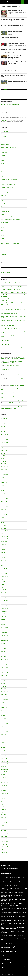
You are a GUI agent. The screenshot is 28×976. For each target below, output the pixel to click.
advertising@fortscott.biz (6, 120)
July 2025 (3, 453)
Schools (2, 238)
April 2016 (3, 750)
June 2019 (3, 648)
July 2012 (3, 825)
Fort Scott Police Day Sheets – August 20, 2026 (11, 286)
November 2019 (4, 635)
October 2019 (4, 638)
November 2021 (4, 571)
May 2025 (3, 458)
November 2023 (4, 506)
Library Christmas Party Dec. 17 (16, 10)
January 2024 (4, 501)
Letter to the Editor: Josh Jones (15, 382)
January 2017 (4, 726)
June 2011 (3, 849)
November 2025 (4, 442)
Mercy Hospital (4, 222)
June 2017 (3, 713)
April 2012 (3, 828)
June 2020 (3, 616)
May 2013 (3, 812)
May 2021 (3, 587)
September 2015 (4, 769)
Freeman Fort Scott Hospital (7, 190)
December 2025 (4, 439)
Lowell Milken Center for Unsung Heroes (10, 219)
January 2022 (4, 565)
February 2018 (4, 691)
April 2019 (3, 654)
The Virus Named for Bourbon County (18, 935)
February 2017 (4, 723)
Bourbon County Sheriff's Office (8, 147)
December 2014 (4, 785)
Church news (4, 152)
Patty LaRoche (12, 70)
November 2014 (4, 788)
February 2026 (4, 434)
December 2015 (4, 761)
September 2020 (4, 608)
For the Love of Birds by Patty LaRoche (10, 306)
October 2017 (4, 702)
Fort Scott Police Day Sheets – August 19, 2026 (11, 323)
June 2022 (3, 552)
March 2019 (3, 656)
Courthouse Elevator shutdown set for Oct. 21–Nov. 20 (13, 320)
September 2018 (4, 672)
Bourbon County (5, 144)
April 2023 (3, 525)
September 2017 (4, 704)
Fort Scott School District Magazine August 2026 (15, 400)
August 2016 (4, 739)
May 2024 (3, 490)
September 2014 (4, 793)
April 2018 (3, 686)
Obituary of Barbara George (15, 31)
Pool (2, 233)
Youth (2, 257)
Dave (2, 365)
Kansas (2, 214)
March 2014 (3, 801)
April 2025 (3, 461)
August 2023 (4, 514)
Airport (2, 133)
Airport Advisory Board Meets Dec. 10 (10, 37)
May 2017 (3, 715)
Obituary (3, 224)
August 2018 (4, 675)
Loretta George (19, 45)
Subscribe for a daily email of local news (10, 104)
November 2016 (4, 731)
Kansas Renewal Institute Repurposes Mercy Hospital (11, 362)
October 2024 (4, 477)
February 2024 (4, 498)
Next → (21, 91)
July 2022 (3, 549)
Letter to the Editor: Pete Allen (16, 372)
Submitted (3, 249)
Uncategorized (4, 251)
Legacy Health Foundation (7, 216)
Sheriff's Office (4, 241)
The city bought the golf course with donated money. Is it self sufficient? (14, 946)
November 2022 (4, 538)
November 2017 (4, 699)
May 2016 (3, 747)
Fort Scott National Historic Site (8, 184)
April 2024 (3, 493)
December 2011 (4, 838)
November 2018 (4, 667)
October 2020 (4, 605)
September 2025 (4, 447)
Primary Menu (26, 2)
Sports (2, 246)
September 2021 (4, 576)
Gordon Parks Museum (6, 192)
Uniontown (3, 254)
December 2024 (4, 471)
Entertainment (4, 166)
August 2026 (4, 418)
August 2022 (4, 546)
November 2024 (4, 474)
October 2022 (4, 541)
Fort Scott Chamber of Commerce (9, 179)
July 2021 (3, 581)
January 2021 (4, 597)
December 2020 (4, 600)
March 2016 (3, 753)
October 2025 (4, 445)
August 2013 (4, 804)
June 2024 (3, 488)
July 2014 (3, 796)
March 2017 (3, 721)
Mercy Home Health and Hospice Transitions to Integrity (16, 56)
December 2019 (4, 632)
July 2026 (3, 421)
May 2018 (3, 683)
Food (2, 174)
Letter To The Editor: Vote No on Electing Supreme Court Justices (13, 358)
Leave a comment (19, 20)
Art (1, 139)
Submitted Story (19, 12)
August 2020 (4, 611)
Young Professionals (5, 272)
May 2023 (3, 522)
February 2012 (4, 833)
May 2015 (3, 774)
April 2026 (3, 429)
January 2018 (4, 694)
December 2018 (4, 664)
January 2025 (4, 469)
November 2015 (4, 763)
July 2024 (3, 485)
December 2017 (4, 696)
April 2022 (3, 557)
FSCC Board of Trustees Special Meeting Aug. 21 (12, 328)
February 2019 (4, 659)
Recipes (2, 235)
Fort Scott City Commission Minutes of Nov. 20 (13, 19)
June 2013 (3, 809)
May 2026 (3, 426)
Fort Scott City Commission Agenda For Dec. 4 (12, 25)
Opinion (3, 227)
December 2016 (4, 729)
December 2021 (4, 568)
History (2, 200)
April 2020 (3, 621)
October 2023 (4, 509)
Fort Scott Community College (8, 182)
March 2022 (3, 560)
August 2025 (4, 450)
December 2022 (4, 536)
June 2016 (3, 745)
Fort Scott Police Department (7, 187)
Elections (3, 163)
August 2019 (4, 643)
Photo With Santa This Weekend (16, 43)
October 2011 (4, 844)
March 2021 (3, 592)
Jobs (2, 208)
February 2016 (4, 755)
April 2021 (3, 589)
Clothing (3, 155)
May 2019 (3, 651)
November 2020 (4, 603)
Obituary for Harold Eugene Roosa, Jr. (17, 81)
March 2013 (3, 814)
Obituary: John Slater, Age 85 (7, 325)
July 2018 (3, 678)
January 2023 (4, 533)
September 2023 (4, 512)
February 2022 (4, 563)
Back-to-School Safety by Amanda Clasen (10, 289)
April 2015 (3, 777)
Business (3, 150)
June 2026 (3, 423)
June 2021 (3, 584)
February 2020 (4, 627)
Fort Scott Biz (5, 2)
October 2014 (4, 790)
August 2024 (4, 482)
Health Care (3, 198)
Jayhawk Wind (4, 206)
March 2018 (3, 688)
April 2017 (3, 718)
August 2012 (4, 822)
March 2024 (3, 496)
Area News (3, 136)
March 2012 (3, 830)
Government (4, 195)
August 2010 (4, 852)
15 (15, 91)
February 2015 (4, 782)
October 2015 (4, 766)
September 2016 (4, 737)
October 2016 (4, 734)
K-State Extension (5, 211)
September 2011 (4, 846)
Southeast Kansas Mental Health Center (10, 243)
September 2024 (4, 480)
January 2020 (4, 630)
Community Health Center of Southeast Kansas (12, 158)
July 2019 (3, 646)
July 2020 (3, 613)
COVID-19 (3, 160)
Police (2, 230)
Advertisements (4, 131)
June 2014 (3, 798)
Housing (3, 203)
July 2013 (3, 806)
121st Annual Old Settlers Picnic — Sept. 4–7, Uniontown (14, 347)
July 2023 (3, 517)
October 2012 (4, 817)
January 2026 (4, 437)
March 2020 (3, 624)
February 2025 (4, 466)
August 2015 (4, 771)
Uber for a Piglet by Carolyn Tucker (13, 365)
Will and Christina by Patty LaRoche (10, 69)
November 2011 (4, 841)
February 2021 (4, 595)
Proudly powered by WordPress (7, 974)
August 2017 (4, 707)
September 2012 (4, 820)
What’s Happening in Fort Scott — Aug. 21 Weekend (13, 292)
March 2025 (3, 463)
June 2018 (3, 680)
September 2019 (4, 640)
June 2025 (3, 455)
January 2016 (4, 758)
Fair (2, 171)
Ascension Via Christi (6, 141)
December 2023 (4, 504)
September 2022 (4, 544)
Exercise (3, 168)
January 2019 (4, 662)
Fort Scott (3, 176)
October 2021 (4, 573)
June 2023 (3, 520)
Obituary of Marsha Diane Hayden (9, 313)
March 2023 (3, 528)
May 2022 (3, 555)
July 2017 (3, 710)
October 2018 (4, 670)
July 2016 (3, 742)
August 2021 (4, 579)
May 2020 (3, 619)
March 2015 (3, 779)
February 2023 (4, 530)
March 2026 (3, 431)
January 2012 (4, 836)
